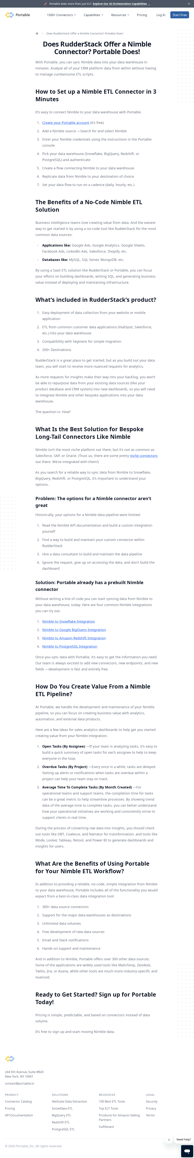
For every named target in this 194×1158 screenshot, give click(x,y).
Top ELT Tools (108, 1108)
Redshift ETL (61, 1122)
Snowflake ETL (62, 1108)
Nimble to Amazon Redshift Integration (74, 638)
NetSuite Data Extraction (69, 1101)
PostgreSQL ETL (63, 1129)
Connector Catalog (18, 1101)
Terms (150, 1115)
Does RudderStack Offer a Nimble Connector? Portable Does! (84, 33)
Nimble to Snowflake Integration (68, 621)
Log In (160, 15)
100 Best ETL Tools (112, 1101)
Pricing (142, 15)
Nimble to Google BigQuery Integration (74, 629)
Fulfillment (106, 1127)
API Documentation (19, 1115)
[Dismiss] (189, 4)
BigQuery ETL (61, 1115)
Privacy (151, 1108)
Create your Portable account (65, 122)
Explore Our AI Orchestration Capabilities (121, 3)
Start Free (180, 15)
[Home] (36, 33)
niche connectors (144, 455)
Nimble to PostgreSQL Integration (69, 646)
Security (151, 1101)
